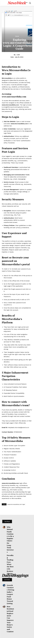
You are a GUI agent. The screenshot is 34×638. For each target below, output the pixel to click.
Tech (17, 36)
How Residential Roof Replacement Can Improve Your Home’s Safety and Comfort (10, 619)
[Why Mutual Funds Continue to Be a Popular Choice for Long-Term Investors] (4, 527)
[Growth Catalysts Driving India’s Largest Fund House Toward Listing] (4, 585)
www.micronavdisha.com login (16, 504)
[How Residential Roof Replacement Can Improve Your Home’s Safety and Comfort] (4, 606)
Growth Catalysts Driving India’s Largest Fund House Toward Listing (10, 594)
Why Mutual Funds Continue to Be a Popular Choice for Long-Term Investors (10, 539)
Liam (18, 54)
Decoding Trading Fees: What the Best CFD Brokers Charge (10, 564)
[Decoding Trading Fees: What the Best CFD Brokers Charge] (4, 555)
